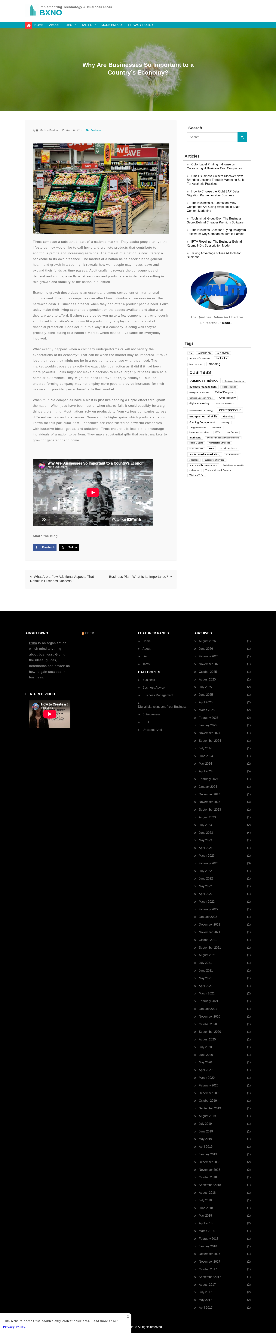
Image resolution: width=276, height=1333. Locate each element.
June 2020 (206, 1054)
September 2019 (210, 1108)
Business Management (158, 695)
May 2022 (205, 886)
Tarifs (86, 24)
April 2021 (206, 985)
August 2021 (207, 955)
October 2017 (208, 1269)
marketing (195, 437)
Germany (225, 422)
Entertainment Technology (201, 410)
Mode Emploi (111, 24)
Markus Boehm (49, 130)
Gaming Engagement (202, 422)
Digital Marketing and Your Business (162, 706)
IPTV (217, 432)
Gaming (228, 416)
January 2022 (208, 916)
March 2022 (207, 901)
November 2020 (209, 1016)
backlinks (221, 358)
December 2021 (209, 924)
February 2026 (208, 656)
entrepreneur (230, 410)
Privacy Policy (140, 24)
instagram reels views (199, 432)
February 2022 (208, 909)
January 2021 (208, 1008)
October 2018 (208, 1177)
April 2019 (206, 1146)
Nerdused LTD (196, 448)
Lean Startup (232, 432)
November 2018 (209, 1169)
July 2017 (205, 1292)
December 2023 (209, 794)
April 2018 (206, 1223)
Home (38, 24)
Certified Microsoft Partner (201, 398)
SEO (146, 722)
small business (228, 448)
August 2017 (207, 1284)
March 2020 (207, 1077)
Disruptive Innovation (224, 403)
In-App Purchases (197, 427)
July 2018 (205, 1200)
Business (95, 130)
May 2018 (205, 1215)
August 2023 (207, 817)
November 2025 (209, 664)
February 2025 (208, 717)
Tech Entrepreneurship (233, 465)
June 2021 (206, 970)
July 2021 (205, 962)
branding (214, 364)
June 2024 (206, 756)
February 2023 (208, 863)
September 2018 (210, 1185)
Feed (89, 633)
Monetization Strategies (219, 443)
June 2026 (206, 648)
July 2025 (205, 687)
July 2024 (205, 748)
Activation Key (204, 353)
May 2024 (205, 763)
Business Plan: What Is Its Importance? (138, 577)
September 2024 (210, 740)
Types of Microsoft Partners (218, 470)
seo (211, 448)
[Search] (242, 137)
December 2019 (209, 1093)
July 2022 (205, 871)
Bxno (33, 643)
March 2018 (207, 1231)
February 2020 (208, 1085)
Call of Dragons (224, 392)
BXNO (50, 12)
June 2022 (206, 878)
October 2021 (208, 939)
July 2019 (205, 1123)
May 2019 (205, 1139)
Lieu (69, 24)
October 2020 (208, 1024)
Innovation (216, 427)
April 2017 (206, 1307)
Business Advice (154, 687)
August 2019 (207, 1116)
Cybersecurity (227, 397)
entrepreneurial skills (203, 416)
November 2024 (209, 733)
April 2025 (206, 702)
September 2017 (210, 1277)
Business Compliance (234, 381)
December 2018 (209, 1162)
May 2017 (205, 1299)
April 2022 (206, 893)
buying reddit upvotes (199, 392)
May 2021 (205, 978)
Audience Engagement (199, 358)
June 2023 (206, 832)
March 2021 (207, 993)
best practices (195, 364)
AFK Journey (223, 353)
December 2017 (209, 1253)
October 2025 (208, 671)
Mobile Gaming (196, 443)
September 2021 (210, 947)
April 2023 (206, 847)
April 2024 (206, 771)
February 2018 (208, 1238)
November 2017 (209, 1261)
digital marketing (199, 403)
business (200, 372)
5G (190, 353)
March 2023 (207, 855)
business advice (204, 380)
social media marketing (204, 454)
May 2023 (205, 840)
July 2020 (205, 1047)
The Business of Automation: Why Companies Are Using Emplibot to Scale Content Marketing (213, 206)
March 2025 (207, 710)
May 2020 (205, 1062)
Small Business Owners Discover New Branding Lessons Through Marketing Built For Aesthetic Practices (215, 180)
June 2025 (206, 694)
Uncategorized (152, 729)
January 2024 (208, 786)
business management (202, 386)
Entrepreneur (151, 714)
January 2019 (208, 1154)
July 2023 (205, 825)
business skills (229, 387)
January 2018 (208, 1246)
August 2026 (207, 641)
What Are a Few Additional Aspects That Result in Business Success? (62, 579)
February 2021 (208, 1001)
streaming (193, 460)
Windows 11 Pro (196, 475)
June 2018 (206, 1208)
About (54, 24)
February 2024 (208, 779)
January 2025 (208, 725)
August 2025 (207, 679)
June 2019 (206, 1131)
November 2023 (209, 801)
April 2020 (206, 1070)
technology (194, 470)
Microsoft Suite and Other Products (223, 438)
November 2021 (209, 932)
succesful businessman (203, 465)
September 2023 (210, 809)
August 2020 (207, 1039)
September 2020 (210, 1031)
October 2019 (208, 1100)
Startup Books (232, 454)
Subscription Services (214, 460)
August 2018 (207, 1192)
